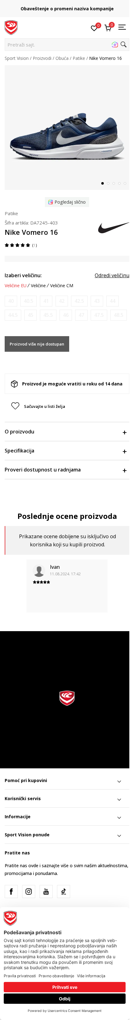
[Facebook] (11, 891)
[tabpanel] (67, 127)
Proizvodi (42, 58)
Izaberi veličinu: (23, 275)
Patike (79, 58)
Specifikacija (19, 450)
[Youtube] (46, 891)
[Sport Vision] (11, 27)
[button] (67, 44)
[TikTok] (63, 891)
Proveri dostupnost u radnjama (43, 469)
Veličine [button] (38, 285)
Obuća (62, 58)
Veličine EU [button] (15, 285)
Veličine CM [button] (61, 285)
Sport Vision (17, 58)
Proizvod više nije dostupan (37, 344)
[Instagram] (28, 891)
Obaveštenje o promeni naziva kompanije (67, 8)
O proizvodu (19, 431)
